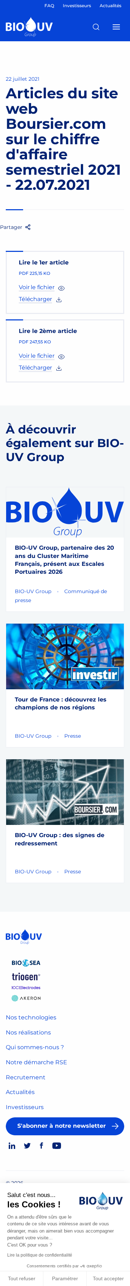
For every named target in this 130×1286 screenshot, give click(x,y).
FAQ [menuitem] (49, 5)
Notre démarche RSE (36, 1062)
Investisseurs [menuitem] (77, 5)
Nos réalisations (28, 1032)
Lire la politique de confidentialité (39, 1255)
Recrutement (26, 1077)
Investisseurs (25, 1107)
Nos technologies (31, 1017)
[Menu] (116, 27)
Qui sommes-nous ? (35, 1047)
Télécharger (35, 299)
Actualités (20, 1092)
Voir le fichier (37, 287)
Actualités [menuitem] (110, 5)
